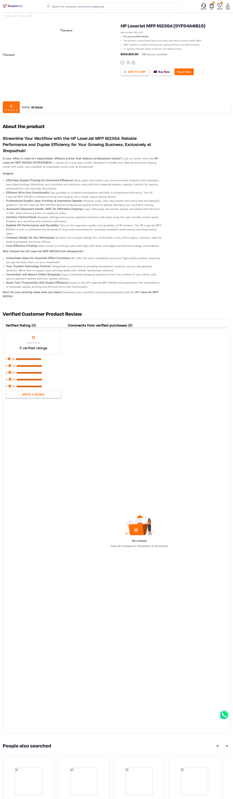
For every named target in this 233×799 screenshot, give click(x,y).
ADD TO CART (137, 71)
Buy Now (164, 71)
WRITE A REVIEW (33, 394)
